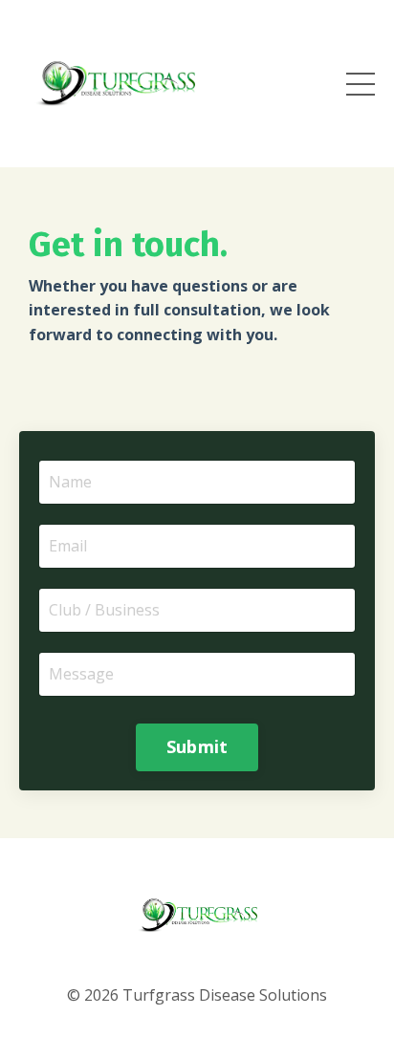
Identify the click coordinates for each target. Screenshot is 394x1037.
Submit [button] (197, 746)
